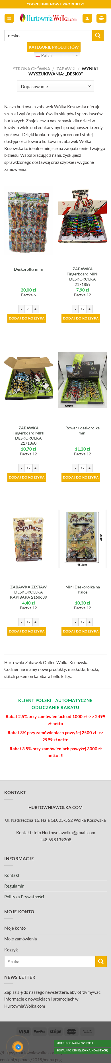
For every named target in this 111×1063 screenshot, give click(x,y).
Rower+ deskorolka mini (82, 430)
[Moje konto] (87, 18)
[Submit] (98, 35)
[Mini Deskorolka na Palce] (82, 539)
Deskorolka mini (28, 269)
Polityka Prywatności (24, 896)
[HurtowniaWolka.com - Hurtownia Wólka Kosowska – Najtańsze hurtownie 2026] (48, 18)
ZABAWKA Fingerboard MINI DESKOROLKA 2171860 (28, 435)
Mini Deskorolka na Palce (82, 589)
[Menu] (9, 18)
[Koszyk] (101, 18)
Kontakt (12, 875)
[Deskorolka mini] (28, 220)
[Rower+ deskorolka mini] (82, 379)
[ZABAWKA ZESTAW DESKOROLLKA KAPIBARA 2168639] (28, 539)
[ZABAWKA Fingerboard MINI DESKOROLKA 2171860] (28, 379)
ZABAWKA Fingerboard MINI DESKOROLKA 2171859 (82, 276)
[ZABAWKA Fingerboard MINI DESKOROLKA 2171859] (82, 220)
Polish (46, 55)
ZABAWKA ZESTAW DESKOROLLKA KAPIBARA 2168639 (28, 591)
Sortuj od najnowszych (75, 1043)
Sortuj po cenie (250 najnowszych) (82, 1050)
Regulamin (14, 885)
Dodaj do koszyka (27, 318)
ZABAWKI (66, 68)
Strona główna (31, 68)
